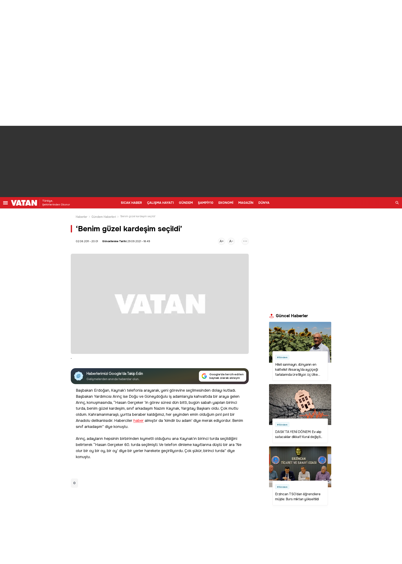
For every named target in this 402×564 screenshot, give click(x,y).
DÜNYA (263, 203)
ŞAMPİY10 (205, 203)
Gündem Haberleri (103, 217)
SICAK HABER (131, 203)
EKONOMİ (225, 203)
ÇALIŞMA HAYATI (160, 203)
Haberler (82, 217)
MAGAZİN (245, 203)
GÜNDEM (186, 203)
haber (138, 421)
